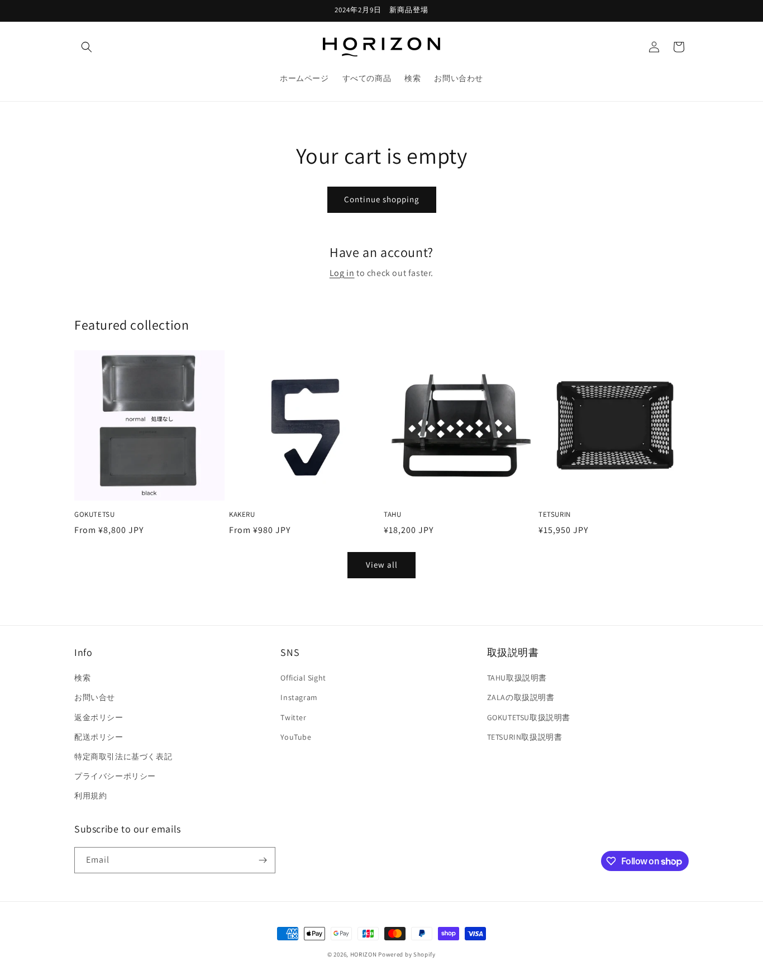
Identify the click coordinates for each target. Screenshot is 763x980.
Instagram (298, 697)
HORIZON (363, 954)
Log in (342, 273)
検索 (82, 678)
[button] (86, 47)
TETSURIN (554, 514)
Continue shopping (381, 199)
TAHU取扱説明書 (517, 678)
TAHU (392, 514)
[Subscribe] (262, 860)
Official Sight (303, 678)
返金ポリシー (98, 717)
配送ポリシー (98, 737)
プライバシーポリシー (115, 776)
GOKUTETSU (94, 514)
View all (382, 564)
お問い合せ (94, 697)
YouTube (295, 737)
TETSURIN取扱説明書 (524, 737)
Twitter (293, 717)
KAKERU (242, 514)
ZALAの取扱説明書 (521, 697)
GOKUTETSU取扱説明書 (528, 717)
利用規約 (90, 796)
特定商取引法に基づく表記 (123, 756)
